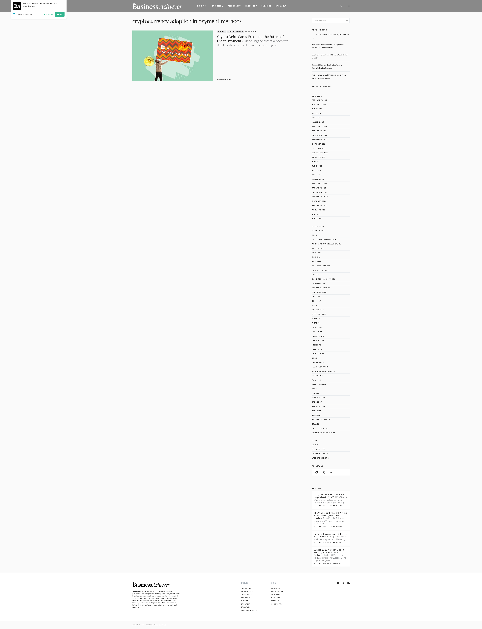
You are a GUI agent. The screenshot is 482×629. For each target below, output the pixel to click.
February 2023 (319, 183)
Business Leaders (321, 266)
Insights (316, 345)
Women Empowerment (323, 433)
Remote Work (319, 384)
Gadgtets (317, 327)
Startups (317, 393)
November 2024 (320, 140)
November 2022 (320, 197)
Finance (316, 319)
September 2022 (320, 205)
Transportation (321, 420)
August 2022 (318, 210)
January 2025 (319, 131)
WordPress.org (320, 458)
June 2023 (317, 166)
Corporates (318, 283)
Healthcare (318, 336)
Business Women (320, 270)
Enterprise (318, 310)
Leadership (318, 362)
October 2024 (319, 144)
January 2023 (319, 188)
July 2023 (317, 162)
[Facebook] (316, 472)
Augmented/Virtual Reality (326, 244)
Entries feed (318, 449)
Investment (318, 354)
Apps (314, 235)
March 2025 (318, 122)
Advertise (276, 595)
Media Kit (275, 598)
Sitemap (275, 601)
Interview (317, 349)
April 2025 (317, 118)
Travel (315, 424)
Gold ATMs (317, 332)
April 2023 (317, 175)
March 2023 (318, 179)
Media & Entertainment (324, 371)
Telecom (316, 411)
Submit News (277, 592)
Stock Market (319, 398)
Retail (315, 389)
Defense (316, 297)
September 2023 (320, 153)
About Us (275, 588)
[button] (341, 6)
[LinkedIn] (330, 472)
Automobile (318, 248)
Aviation (316, 253)
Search (347, 20)
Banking (316, 257)
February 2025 (319, 126)
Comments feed (320, 454)
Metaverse (317, 376)
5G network (318, 231)
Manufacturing (320, 367)
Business (222, 31)
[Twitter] (323, 472)
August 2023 (318, 157)
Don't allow (48, 14)
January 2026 (319, 104)
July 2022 (317, 214)
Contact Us (277, 604)
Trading (316, 415)
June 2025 (317, 109)
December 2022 (319, 192)
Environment (319, 314)
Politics (316, 380)
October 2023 (319, 148)
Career (315, 275)
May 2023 (316, 170)
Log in (315, 445)
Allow (59, 14)
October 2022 (319, 201)
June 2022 (317, 219)
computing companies (323, 279)
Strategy (317, 402)
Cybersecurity (319, 292)
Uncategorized (320, 428)
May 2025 (316, 113)
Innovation (318, 340)
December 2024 (319, 135)
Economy (316, 301)
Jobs (314, 358)
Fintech (316, 323)
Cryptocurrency (235, 31)
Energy (315, 305)
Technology (318, 406)
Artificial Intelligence (324, 239)
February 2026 (319, 100)
